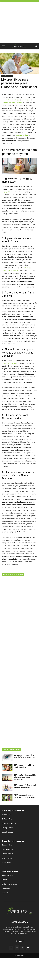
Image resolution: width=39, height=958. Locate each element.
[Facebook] (11, 948)
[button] (3, 46)
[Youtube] (28, 948)
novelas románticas (12, 100)
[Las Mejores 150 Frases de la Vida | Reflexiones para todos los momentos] (7, 757)
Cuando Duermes (8, 832)
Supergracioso (7, 845)
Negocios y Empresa (9, 823)
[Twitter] (22, 948)
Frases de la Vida (21, 135)
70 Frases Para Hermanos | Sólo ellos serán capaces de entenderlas (25, 777)
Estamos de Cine (8, 849)
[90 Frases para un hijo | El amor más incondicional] (7, 767)
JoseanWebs (6, 888)
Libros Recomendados (7, 75)
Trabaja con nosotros (9, 884)
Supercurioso (6, 815)
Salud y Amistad (7, 828)
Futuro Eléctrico (7, 854)
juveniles (25, 100)
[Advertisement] (19, 22)
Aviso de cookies (7, 875)
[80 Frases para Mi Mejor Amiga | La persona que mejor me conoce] (7, 787)
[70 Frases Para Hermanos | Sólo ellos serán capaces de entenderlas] (7, 777)
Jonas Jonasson (10, 363)
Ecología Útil (6, 862)
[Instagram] (17, 948)
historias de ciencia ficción (12, 103)
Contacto (5, 880)
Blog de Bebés (7, 858)
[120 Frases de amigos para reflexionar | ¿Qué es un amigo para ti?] (7, 797)
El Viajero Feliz (7, 819)
